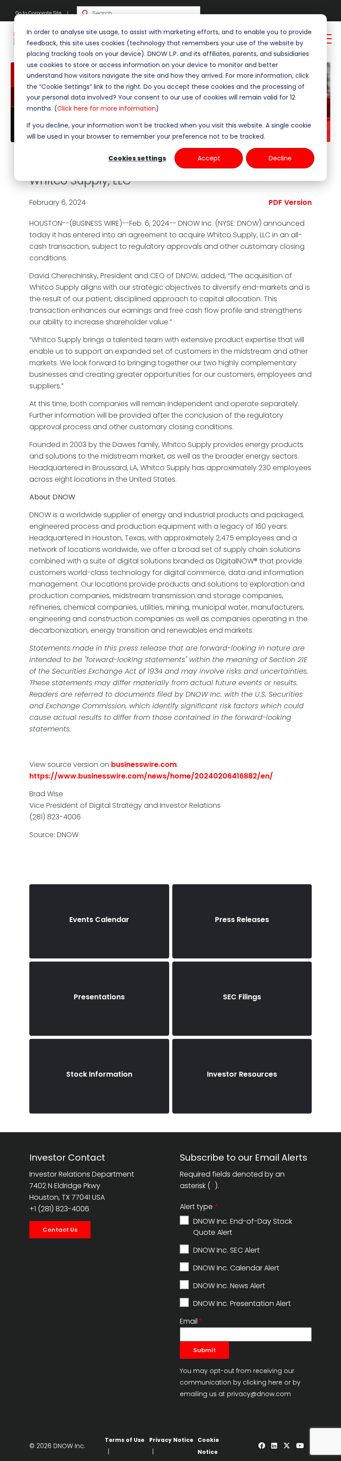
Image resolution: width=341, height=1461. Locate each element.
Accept (209, 158)
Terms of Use (124, 1440)
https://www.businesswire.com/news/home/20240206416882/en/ (151, 776)
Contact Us (60, 1229)
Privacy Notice (171, 1440)
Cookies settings (137, 158)
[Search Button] (85, 13)
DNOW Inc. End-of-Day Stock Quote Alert (242, 1226)
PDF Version (290, 202)
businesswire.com (144, 764)
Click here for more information (106, 108)
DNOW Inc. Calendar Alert (236, 1268)
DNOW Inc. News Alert (229, 1286)
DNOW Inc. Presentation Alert (242, 1303)
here (275, 1382)
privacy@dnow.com (259, 1393)
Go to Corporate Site (38, 13)
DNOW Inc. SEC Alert (226, 1250)
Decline (280, 158)
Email (189, 1321)
